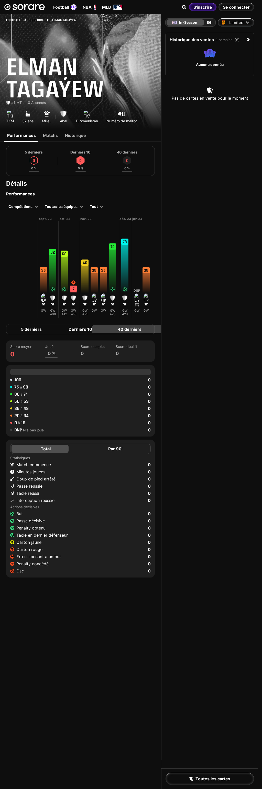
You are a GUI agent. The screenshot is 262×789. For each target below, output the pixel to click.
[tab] (209, 22)
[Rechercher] (184, 7)
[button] (43, 272)
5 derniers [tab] (31, 329)
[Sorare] (24, 7)
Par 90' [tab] (115, 448)
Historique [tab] (75, 135)
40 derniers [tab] (129, 329)
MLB (106, 7)
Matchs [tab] (50, 135)
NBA (87, 7)
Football (61, 7)
